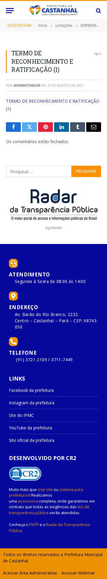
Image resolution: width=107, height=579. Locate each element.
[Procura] (98, 10)
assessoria (28, 501)
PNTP (34, 524)
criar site (45, 489)
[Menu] (10, 10)
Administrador (27, 85)
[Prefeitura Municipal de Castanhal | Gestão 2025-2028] (53, 10)
